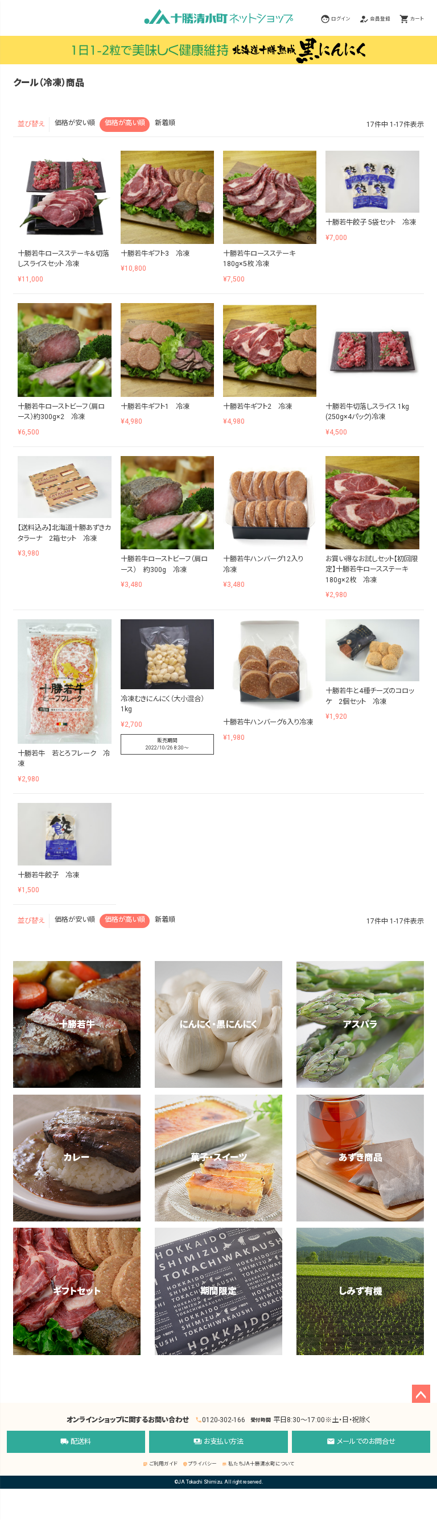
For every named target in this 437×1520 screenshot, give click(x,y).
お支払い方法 (218, 1441)
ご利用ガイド (160, 1464)
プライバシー (200, 1464)
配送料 (75, 1441)
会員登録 (380, 19)
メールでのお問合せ (361, 1441)
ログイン (340, 19)
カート (417, 19)
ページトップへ (421, 1394)
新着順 (165, 123)
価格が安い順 (75, 123)
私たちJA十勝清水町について (258, 1464)
